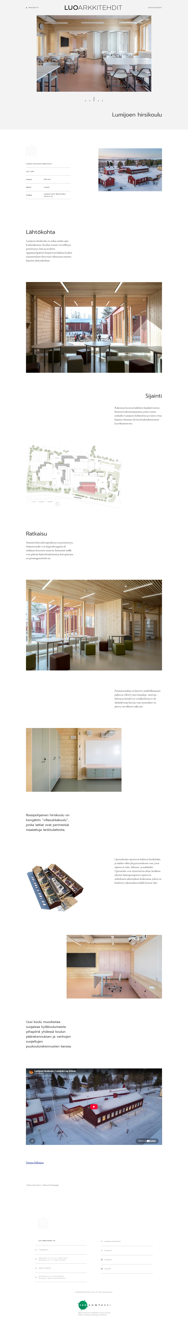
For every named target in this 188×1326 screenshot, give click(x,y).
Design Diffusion (35, 1162)
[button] (85, 99)
